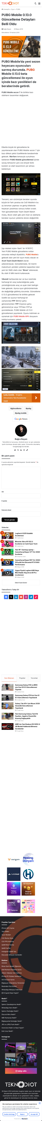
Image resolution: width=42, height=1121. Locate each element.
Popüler (22, 678)
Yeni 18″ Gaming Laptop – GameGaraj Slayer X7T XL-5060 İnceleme (27, 552)
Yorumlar (34, 678)
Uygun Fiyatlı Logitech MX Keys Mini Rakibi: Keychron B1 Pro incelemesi (27, 572)
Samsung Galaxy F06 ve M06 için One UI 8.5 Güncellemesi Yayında (26, 687)
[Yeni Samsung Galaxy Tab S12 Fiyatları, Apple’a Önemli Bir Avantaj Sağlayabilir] (7, 716)
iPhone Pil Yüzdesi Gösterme (11, 976)
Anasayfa (6, 9)
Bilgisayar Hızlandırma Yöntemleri (13, 983)
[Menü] (39, 4)
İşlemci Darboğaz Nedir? (10, 1011)
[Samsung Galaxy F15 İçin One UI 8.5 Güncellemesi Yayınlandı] (7, 697)
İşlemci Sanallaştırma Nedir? (11, 1004)
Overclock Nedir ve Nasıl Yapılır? (13, 1028)
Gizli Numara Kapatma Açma (11, 969)
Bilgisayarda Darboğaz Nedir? (12, 1021)
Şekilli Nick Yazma (8, 945)
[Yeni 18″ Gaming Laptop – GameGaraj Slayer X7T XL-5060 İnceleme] (7, 552)
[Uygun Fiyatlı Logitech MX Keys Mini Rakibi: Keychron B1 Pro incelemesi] (7, 572)
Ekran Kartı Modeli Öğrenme (11, 966)
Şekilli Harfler (6, 948)
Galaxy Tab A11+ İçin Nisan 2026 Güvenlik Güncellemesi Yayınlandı (27, 706)
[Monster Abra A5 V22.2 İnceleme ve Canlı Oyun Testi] (7, 544)
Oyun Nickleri (6, 935)
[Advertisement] (21, 121)
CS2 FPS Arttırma (8, 941)
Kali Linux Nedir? (7, 1031)
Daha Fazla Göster (21, 583)
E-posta (4, 501)
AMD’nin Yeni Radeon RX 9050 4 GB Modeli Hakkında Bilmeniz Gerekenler (27, 726)
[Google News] (21, 419)
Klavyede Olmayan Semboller (12, 955)
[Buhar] (27, 450)
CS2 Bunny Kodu (7, 938)
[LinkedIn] (21, 450)
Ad (3, 492)
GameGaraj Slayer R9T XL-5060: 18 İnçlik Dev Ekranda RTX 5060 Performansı (27, 562)
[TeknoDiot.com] (10, 3)
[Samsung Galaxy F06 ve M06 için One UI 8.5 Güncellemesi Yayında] (7, 687)
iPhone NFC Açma (8, 928)
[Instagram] (24, 450)
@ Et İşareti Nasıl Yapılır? (10, 993)
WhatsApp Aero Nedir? (9, 1008)
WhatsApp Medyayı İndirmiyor (12, 990)
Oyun (13, 9)
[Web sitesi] (15, 450)
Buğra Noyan (7, 29)
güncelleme (16, 408)
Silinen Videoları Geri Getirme (12, 973)
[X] (18, 450)
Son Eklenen (9, 678)
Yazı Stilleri (5, 931)
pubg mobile (21, 413)
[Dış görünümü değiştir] (35, 4)
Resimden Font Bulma (9, 986)
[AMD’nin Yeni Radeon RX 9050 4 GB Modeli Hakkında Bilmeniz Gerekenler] (7, 726)
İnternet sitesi (6, 510)
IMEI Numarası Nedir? (9, 1018)
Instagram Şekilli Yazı (9, 951)
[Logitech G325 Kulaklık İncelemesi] (7, 535)
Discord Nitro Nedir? (9, 1014)
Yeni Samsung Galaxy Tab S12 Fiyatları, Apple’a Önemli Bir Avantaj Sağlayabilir (26, 716)
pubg (29, 408)
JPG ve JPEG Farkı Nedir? (10, 1024)
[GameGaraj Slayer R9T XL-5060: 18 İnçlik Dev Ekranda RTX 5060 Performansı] (7, 562)
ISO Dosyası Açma (8, 979)
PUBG (18, 9)
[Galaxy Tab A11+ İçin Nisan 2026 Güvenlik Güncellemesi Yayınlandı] (7, 705)
